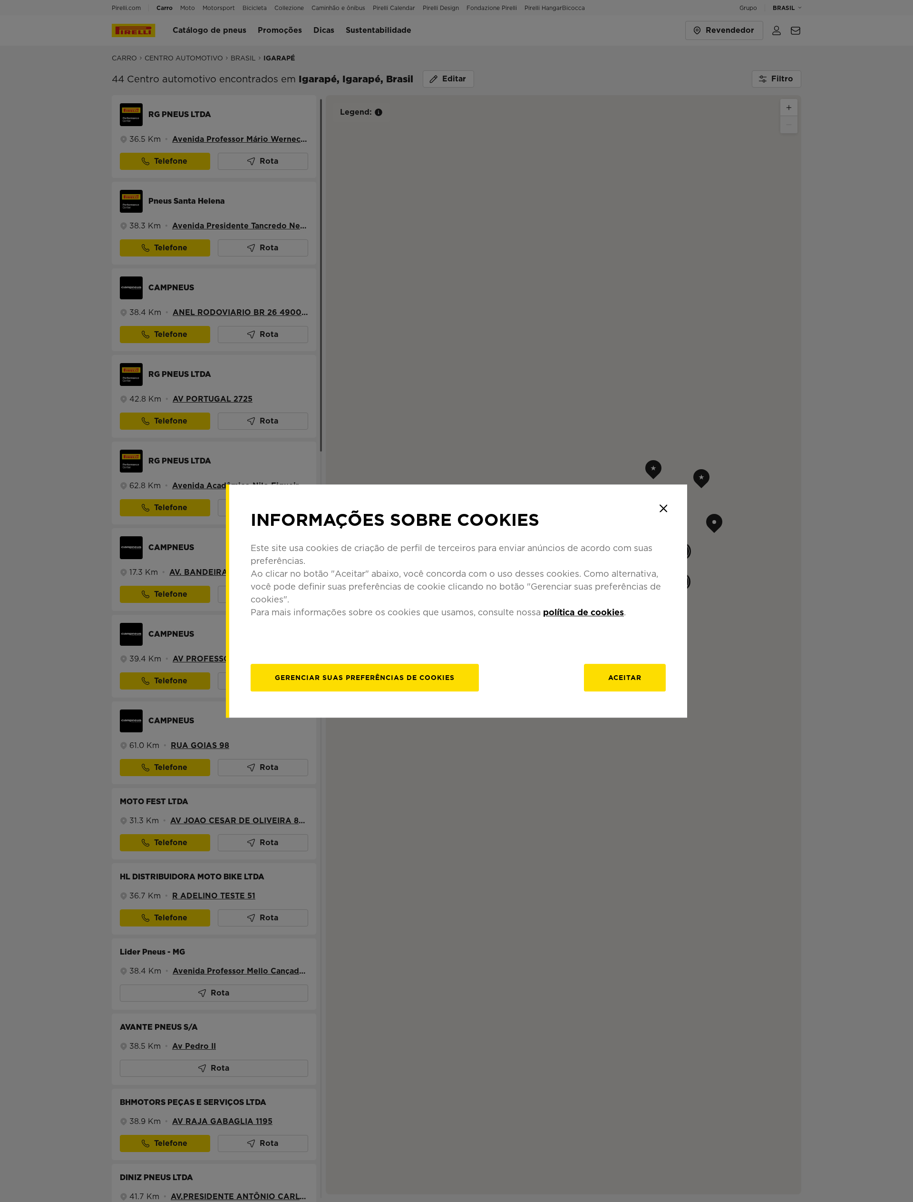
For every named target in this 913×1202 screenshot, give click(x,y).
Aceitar (624, 677)
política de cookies (583, 612)
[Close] (663, 508)
